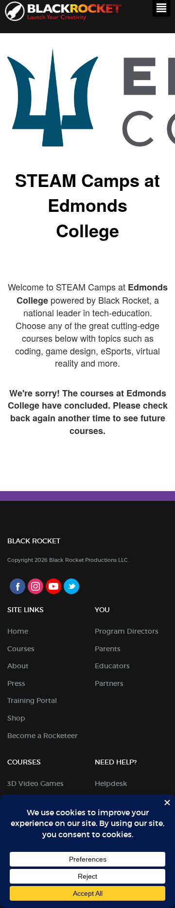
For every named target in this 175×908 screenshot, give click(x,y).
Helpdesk (111, 783)
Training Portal (32, 700)
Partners (109, 683)
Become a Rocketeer (42, 735)
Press (16, 683)
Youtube (53, 586)
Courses (21, 648)
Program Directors (126, 631)
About (18, 665)
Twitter (71, 586)
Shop (16, 718)
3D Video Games (35, 783)
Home (17, 631)
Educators (112, 665)
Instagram (35, 586)
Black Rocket (63, 12)
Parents (108, 648)
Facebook (17, 586)
